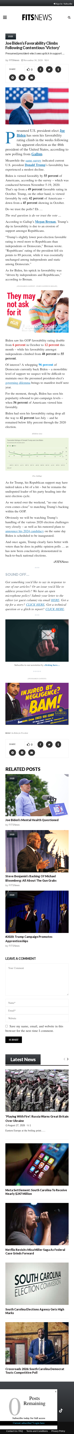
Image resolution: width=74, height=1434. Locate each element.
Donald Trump (35, 164)
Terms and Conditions (37, 1431)
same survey (33, 160)
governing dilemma (17, 382)
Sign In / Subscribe (64, 3)
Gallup (36, 154)
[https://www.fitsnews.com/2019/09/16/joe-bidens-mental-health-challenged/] (37, 795)
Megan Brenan (45, 221)
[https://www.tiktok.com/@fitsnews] (61, 1411)
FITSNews (14, 60)
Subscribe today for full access (28, 1418)
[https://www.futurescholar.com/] (37, 331)
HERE (55, 600)
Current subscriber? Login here (29, 1423)
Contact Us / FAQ (14, 1431)
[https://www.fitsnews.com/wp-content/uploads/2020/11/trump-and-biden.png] (37, 454)
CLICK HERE (35, 604)
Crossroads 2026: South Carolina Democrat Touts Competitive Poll (34, 1370)
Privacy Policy (58, 1431)
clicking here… (52, 665)
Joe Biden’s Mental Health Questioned (32, 820)
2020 (10, 36)
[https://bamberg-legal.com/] (37, 724)
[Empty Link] (64, 1059)
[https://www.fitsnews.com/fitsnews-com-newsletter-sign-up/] (37, 640)
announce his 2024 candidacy (24, 531)
